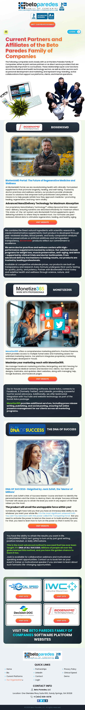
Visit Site (23, 596)
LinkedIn (38, 672)
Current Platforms (14, 676)
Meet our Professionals (42, 24)
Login (37, 680)
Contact (39, 676)
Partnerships (40, 669)
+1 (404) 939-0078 (42, 696)
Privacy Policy (70, 669)
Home (9, 669)
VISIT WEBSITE (42, 222)
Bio (8, 672)
